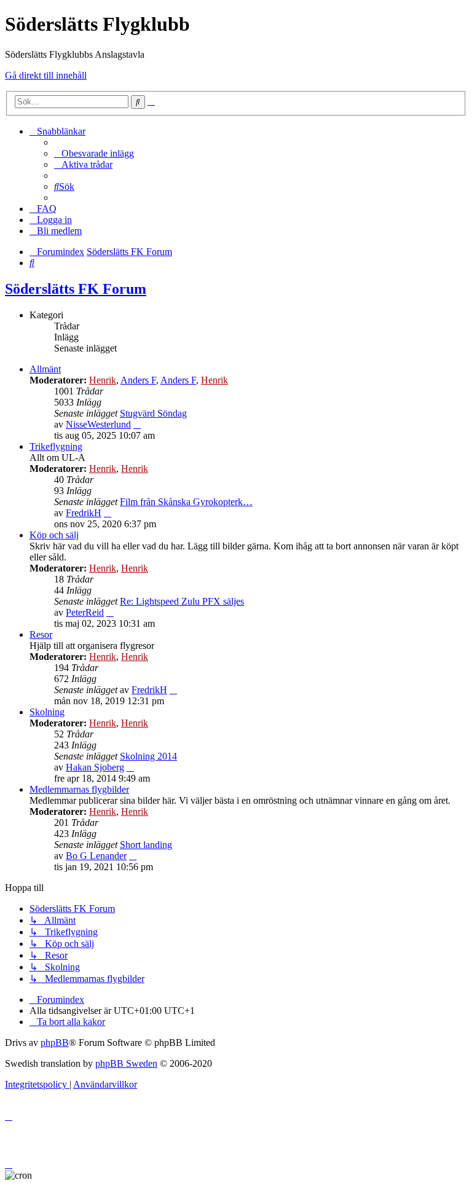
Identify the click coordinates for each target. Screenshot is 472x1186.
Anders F (138, 380)
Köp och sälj (54, 535)
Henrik (102, 380)
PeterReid (85, 612)
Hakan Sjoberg (95, 767)
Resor (41, 634)
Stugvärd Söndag (153, 413)
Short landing (146, 844)
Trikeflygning (56, 446)
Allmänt (45, 369)
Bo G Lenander (96, 855)
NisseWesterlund (98, 424)
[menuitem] (94, 153)
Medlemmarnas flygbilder (79, 789)
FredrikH (83, 513)
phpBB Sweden (126, 1063)
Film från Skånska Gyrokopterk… (186, 502)
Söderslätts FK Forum (75, 289)
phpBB (55, 1042)
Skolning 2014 (148, 756)
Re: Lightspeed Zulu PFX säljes (182, 601)
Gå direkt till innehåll (46, 75)
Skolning (47, 712)
